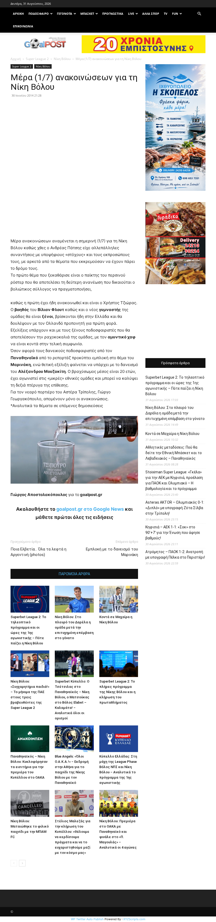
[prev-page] (14, 863)
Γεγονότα (64, 14)
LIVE (131, 14)
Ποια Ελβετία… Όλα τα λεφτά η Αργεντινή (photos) (38, 552)
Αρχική (16, 59)
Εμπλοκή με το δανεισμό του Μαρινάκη (112, 552)
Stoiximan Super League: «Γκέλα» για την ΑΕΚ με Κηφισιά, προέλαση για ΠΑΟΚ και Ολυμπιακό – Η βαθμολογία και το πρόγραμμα (174, 480)
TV (165, 14)
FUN (175, 14)
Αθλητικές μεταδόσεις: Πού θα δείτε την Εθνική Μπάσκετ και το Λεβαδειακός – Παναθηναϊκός (173, 452)
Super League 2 (37, 59)
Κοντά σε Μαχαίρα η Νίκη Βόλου (172, 434)
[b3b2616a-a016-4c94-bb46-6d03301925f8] (74, 487)
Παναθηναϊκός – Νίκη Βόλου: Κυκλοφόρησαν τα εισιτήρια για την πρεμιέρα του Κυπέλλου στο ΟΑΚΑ (29, 766)
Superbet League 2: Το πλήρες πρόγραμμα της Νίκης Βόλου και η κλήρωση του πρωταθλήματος (117, 691)
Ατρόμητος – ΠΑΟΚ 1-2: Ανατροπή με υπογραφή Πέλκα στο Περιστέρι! (175, 554)
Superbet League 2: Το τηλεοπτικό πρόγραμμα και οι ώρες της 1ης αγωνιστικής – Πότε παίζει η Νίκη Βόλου (174, 385)
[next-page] (22, 863)
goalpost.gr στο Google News (90, 509)
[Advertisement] (175, 321)
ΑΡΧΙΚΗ (18, 14)
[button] (199, 13)
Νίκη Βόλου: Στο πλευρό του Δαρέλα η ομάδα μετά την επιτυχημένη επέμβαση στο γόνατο (74, 627)
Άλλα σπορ (150, 14)
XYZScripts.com (134, 919)
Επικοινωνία (23, 26)
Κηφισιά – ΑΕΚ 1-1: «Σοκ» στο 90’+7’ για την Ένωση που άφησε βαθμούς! (172, 532)
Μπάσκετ (87, 14)
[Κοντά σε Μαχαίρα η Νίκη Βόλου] (118, 599)
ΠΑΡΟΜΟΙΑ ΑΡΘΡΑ (74, 574)
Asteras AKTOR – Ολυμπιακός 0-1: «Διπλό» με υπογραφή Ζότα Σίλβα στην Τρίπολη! (174, 507)
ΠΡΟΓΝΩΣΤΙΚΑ (112, 14)
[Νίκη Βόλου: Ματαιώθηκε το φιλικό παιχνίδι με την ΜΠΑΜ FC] (30, 803)
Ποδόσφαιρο (38, 14)
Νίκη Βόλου (62, 59)
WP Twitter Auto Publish (87, 919)
